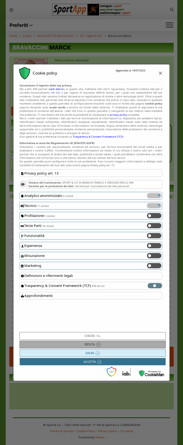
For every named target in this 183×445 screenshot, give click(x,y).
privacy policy (118, 114)
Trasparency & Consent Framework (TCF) (98, 136)
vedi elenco (56, 89)
